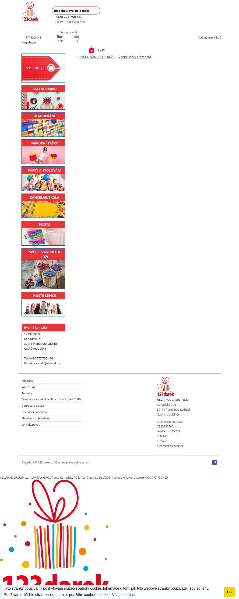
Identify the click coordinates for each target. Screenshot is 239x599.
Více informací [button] (124, 595)
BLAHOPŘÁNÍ (44, 116)
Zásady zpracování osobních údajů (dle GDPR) (51, 399)
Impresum (28, 387)
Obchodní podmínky (34, 412)
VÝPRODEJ (34, 68)
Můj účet (27, 381)
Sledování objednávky (35, 418)
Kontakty (27, 393)
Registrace (28, 42)
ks (101, 50)
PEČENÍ (44, 224)
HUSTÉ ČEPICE (44, 295)
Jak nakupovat (30, 425)
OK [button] (229, 592)
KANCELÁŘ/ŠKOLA (44, 197)
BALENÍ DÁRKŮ (44, 88)
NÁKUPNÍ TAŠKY (44, 143)
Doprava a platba (32, 406)
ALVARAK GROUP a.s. (14, 477)
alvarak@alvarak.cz (47, 363)
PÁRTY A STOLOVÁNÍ (44, 170)
